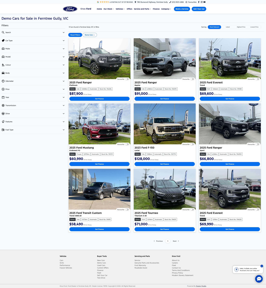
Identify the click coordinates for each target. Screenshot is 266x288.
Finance (156, 9)
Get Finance (99, 99)
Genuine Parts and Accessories (147, 263)
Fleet (99, 273)
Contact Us (176, 268)
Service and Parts (141, 9)
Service (137, 260)
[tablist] (234, 27)
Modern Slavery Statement (182, 275)
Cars (61, 260)
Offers (129, 9)
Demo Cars (101, 263)
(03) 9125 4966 (178, 2)
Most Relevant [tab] (214, 27)
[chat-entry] (259, 279)
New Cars (101, 260)
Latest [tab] (228, 27)
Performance (65, 265)
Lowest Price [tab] (254, 27)
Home (99, 9)
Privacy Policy (177, 273)
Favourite (120, 79)
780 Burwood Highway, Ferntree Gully (152, 2)
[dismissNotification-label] (261, 266)
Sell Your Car (198, 9)
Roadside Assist (141, 268)
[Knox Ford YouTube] (204, 2)
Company (165, 9)
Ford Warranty (140, 265)
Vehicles (119, 9)
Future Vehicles (66, 268)
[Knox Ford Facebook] (199, 2)
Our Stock (108, 9)
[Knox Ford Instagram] (202, 2)
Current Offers (102, 268)
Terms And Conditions (181, 270)
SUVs (62, 263)
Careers (175, 263)
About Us (175, 260)
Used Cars (101, 265)
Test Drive (101, 278)
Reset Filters (75, 35)
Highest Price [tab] (241, 27)
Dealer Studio (201, 286)
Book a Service (182, 9)
